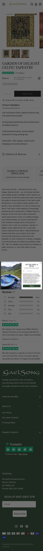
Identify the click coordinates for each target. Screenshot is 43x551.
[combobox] (25, 271)
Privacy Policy (29, 282)
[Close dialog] (40, 263)
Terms (35, 282)
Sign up (32, 286)
